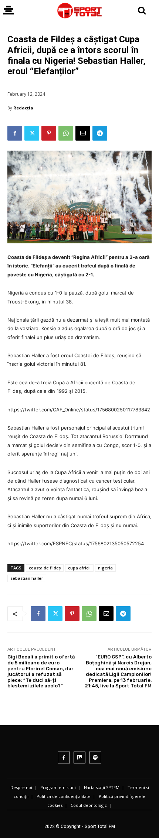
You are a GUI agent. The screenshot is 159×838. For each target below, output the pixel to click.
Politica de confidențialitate (64, 796)
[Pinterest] (48, 133)
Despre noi (21, 787)
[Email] (82, 133)
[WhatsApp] (65, 133)
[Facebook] (14, 133)
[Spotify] (95, 758)
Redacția (23, 108)
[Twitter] (31, 133)
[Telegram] (99, 133)
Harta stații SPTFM (101, 787)
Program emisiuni (58, 787)
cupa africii (79, 568)
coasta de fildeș (45, 568)
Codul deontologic (89, 805)
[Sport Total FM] (79, 11)
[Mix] (80, 758)
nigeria (105, 568)
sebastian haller (26, 578)
